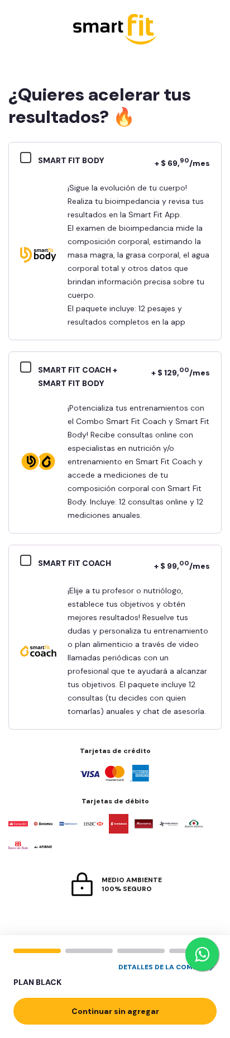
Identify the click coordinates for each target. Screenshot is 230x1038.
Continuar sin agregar (115, 1011)
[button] (115, 975)
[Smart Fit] (115, 30)
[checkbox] (29, 159)
